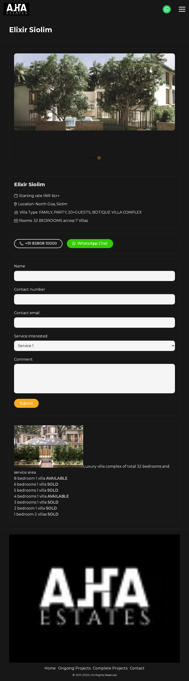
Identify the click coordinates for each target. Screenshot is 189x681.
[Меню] (182, 9)
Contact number (29, 289)
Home (50, 668)
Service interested (30, 336)
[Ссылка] (16, 9)
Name (19, 266)
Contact (137, 668)
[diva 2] (94, 56)
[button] (90, 158)
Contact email (27, 313)
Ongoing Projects (74, 668)
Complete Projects (110, 668)
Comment (23, 359)
